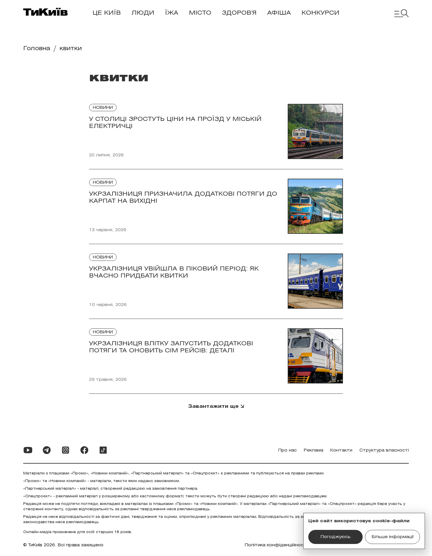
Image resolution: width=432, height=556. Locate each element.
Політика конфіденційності (276, 545)
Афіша (279, 13)
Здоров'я (239, 13)
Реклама (313, 450)
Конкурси (320, 13)
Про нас (287, 450)
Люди (142, 13)
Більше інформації (392, 537)
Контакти (341, 450)
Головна (36, 48)
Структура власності (384, 450)
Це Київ (107, 13)
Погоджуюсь (336, 537)
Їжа (171, 13)
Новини (103, 108)
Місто (200, 13)
